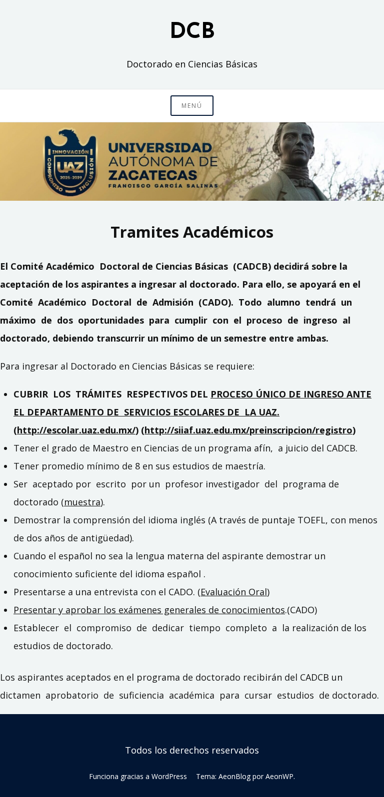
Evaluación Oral (233, 592)
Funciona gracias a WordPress (138, 776)
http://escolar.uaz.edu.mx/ (76, 430)
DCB (192, 32)
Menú (192, 105)
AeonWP (280, 776)
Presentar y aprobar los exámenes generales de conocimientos (149, 610)
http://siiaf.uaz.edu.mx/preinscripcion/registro (248, 430)
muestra (82, 502)
